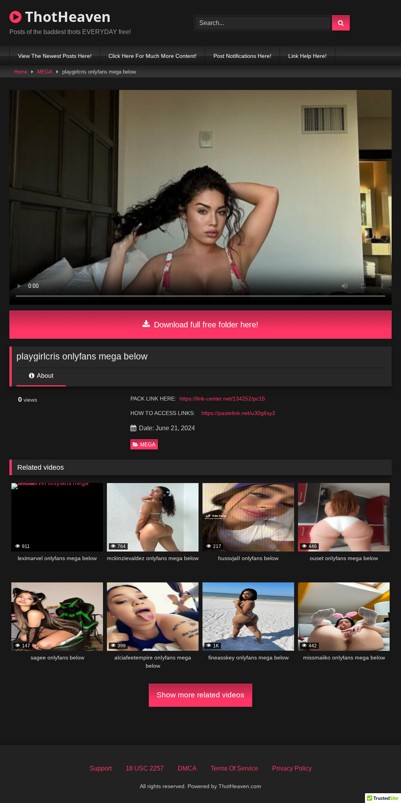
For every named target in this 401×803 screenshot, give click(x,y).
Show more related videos (200, 695)
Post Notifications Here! (242, 56)
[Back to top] (376, 779)
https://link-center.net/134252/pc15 (222, 398)
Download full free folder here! (205, 324)
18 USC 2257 (145, 768)
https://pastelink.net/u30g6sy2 (238, 413)
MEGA (44, 72)
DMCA (187, 768)
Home (20, 72)
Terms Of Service (234, 768)
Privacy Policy (292, 768)
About (44, 375)
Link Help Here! (307, 56)
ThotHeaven (66, 16)
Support (101, 768)
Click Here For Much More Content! (152, 56)
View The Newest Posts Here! (55, 56)
